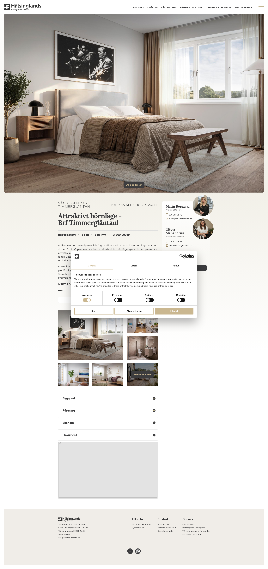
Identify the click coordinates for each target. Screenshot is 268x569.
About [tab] (176, 265)
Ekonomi (68, 422)
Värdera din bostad (192, 7)
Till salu (138, 7)
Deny (93, 311)
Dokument (70, 435)
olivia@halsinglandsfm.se (180, 245)
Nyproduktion (138, 527)
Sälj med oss (169, 7)
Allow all (174, 311)
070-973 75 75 (175, 241)
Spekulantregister (219, 7)
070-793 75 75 (175, 215)
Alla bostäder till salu (141, 524)
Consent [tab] (92, 265)
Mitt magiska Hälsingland (193, 527)
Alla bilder (132, 184)
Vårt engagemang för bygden (196, 531)
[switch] (118, 300)
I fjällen (152, 7)
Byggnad (69, 398)
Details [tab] (134, 265)
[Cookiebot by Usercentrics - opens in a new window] (181, 256)
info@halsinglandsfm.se (69, 537)
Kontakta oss (243, 7)
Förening (69, 410)
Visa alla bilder (142, 374)
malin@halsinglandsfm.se (180, 218)
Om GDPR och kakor (191, 534)
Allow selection (134, 311)
